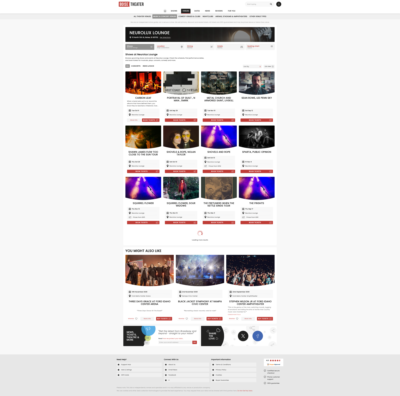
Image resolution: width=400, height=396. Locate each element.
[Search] (271, 4)
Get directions (165, 37)
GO (194, 342)
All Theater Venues (142, 16)
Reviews (219, 11)
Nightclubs (208, 16)
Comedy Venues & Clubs (189, 16)
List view (268, 66)
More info (133, 120)
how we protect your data (173, 338)
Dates (197, 11)
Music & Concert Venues (164, 16)
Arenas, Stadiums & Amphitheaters (231, 16)
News (207, 11)
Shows (174, 11)
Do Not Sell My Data (244, 391)
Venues (186, 11)
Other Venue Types (257, 16)
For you (231, 11)
